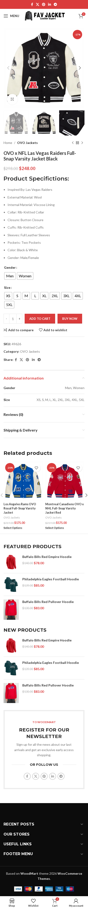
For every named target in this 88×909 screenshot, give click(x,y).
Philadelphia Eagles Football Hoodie (50, 579)
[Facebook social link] (32, 4)
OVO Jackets (27, 143)
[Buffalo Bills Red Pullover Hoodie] (11, 609)
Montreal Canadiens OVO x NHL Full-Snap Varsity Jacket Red (64, 508)
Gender (10, 267)
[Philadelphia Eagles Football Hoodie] (11, 584)
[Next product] (82, 143)
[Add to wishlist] (36, 468)
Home (8, 143)
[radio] (9, 275)
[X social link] (37, 4)
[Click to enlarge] (12, 99)
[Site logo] (45, 15)
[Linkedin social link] (49, 4)
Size (7, 287)
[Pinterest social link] (44, 4)
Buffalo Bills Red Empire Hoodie (47, 557)
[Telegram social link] (55, 4)
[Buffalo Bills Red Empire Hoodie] (11, 562)
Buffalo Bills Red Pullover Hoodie (48, 602)
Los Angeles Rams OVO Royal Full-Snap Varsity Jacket (20, 508)
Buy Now (69, 318)
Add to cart (39, 318)
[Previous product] (72, 143)
